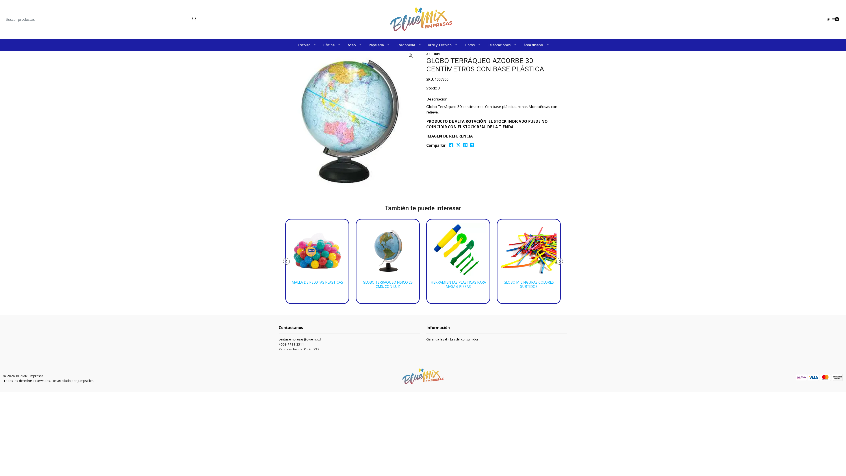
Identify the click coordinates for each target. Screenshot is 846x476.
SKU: (430, 79)
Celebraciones (499, 45)
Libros (470, 45)
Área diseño (533, 45)
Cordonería (406, 45)
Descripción (436, 99)
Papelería (376, 45)
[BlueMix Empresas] (423, 19)
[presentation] (286, 261)
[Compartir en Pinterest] (465, 145)
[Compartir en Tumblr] (472, 145)
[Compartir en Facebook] (451, 145)
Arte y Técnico (440, 45)
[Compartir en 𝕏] (458, 145)
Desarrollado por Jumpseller (72, 380)
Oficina (329, 45)
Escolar (304, 45)
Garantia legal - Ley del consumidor (452, 339)
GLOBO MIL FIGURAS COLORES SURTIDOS (529, 284)
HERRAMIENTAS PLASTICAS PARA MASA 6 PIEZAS (458, 284)
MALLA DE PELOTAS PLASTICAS (317, 282)
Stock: (431, 88)
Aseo (352, 45)
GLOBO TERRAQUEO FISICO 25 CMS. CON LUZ (388, 284)
